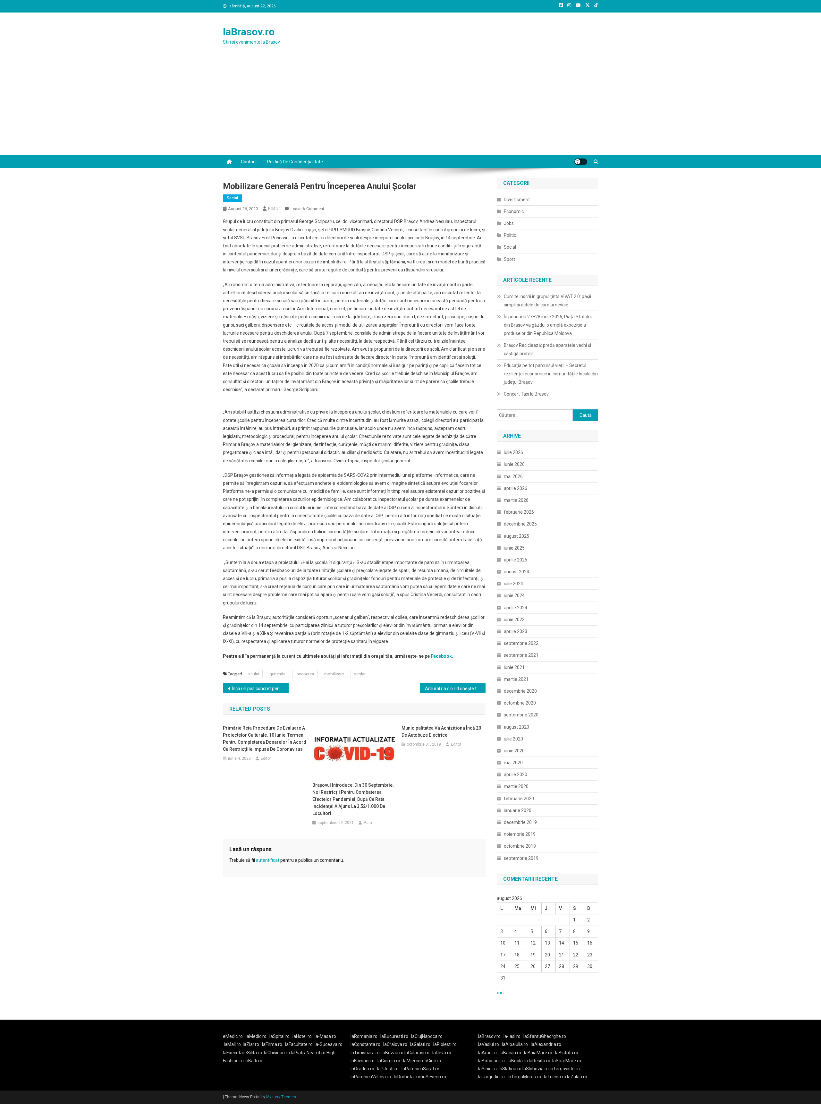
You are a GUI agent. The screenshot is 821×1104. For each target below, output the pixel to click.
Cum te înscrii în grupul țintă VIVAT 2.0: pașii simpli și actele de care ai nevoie (547, 300)
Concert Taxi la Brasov (526, 394)
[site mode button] (580, 161)
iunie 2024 (514, 595)
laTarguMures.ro (524, 1076)
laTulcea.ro (555, 1076)
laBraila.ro (518, 1060)
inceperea (305, 674)
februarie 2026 (519, 512)
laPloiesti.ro (445, 1044)
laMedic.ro (256, 1036)
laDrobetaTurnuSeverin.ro (420, 1076)
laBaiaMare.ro (538, 1052)
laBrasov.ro (249, 32)
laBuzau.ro (393, 1052)
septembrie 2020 (521, 714)
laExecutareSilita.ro (242, 1052)
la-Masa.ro (325, 1036)
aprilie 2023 (515, 631)
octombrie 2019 (520, 846)
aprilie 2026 (515, 488)
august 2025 (516, 536)
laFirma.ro (272, 1044)
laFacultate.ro (299, 1044)
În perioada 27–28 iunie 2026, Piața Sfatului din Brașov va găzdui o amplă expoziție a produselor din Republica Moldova (548, 325)
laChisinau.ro (277, 1052)
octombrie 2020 (520, 703)
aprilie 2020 (515, 774)
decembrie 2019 (520, 822)
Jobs (509, 223)
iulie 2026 (513, 452)
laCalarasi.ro (416, 1052)
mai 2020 (513, 762)
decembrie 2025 (520, 523)
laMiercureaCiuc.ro (422, 1060)
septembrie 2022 (521, 643)
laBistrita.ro (566, 1052)
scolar (360, 674)
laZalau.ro (577, 1076)
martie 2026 (516, 500)
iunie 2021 (514, 667)
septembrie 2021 (521, 655)
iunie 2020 (514, 750)
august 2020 (516, 727)
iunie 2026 (514, 464)
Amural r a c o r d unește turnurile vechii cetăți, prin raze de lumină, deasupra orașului (455, 688)
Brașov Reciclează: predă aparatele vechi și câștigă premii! (547, 349)
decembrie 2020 (520, 691)
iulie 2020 (513, 738)
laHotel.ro (302, 1036)
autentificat (267, 860)
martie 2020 (516, 786)
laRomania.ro (364, 1036)
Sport (509, 259)
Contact (249, 161)
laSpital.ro (279, 1036)
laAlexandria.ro (546, 1044)
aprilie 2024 (515, 607)
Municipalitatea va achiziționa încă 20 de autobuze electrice (441, 731)
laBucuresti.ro (394, 1036)
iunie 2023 (514, 619)
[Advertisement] (410, 107)
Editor (274, 208)
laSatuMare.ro (566, 1060)
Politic (510, 235)
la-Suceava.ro (329, 1044)
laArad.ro (487, 1052)
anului (253, 674)
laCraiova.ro (395, 1044)
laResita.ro (539, 1060)
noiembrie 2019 (520, 834)
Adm (368, 822)
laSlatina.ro (510, 1068)
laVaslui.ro (490, 1044)
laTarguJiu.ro (493, 1076)
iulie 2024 (513, 583)
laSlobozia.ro (535, 1068)
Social (232, 198)
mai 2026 (513, 476)
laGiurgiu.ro (390, 1060)
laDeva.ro (441, 1052)
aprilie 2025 (515, 559)
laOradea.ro (362, 1068)
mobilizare (334, 674)
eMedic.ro (233, 1036)
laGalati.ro (420, 1044)
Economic (514, 211)
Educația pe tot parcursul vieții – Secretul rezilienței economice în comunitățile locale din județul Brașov (551, 374)
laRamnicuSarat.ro (420, 1068)
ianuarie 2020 (517, 810)
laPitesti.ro (388, 1068)
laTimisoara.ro (365, 1052)
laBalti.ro (253, 1060)
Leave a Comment (307, 208)
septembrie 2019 (521, 858)
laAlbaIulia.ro (515, 1044)
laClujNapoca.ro (427, 1036)
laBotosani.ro (491, 1060)
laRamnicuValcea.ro (371, 1076)
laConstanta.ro (365, 1044)
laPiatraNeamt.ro (308, 1052)
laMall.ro (232, 1044)
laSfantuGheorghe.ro (544, 1036)
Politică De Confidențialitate (295, 161)
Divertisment (517, 199)
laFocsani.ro (363, 1060)
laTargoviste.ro (565, 1068)
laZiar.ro (251, 1044)
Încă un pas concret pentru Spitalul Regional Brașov (260, 688)
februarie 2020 (519, 798)
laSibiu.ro (487, 1068)
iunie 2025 (514, 548)
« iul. (501, 992)
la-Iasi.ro (512, 1036)
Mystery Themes (281, 1097)
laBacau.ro (510, 1052)
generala (277, 674)
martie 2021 (516, 679)
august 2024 (516, 571)
